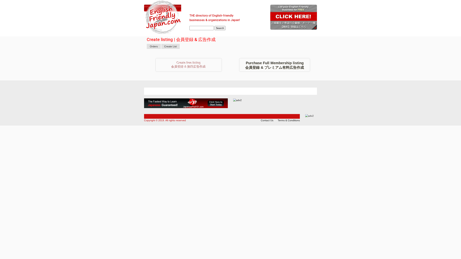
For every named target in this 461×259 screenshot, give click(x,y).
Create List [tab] (170, 46)
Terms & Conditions (289, 120)
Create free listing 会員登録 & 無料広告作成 (188, 65)
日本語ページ (241, 8)
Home (190, 8)
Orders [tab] (154, 46)
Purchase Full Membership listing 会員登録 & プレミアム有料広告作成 (274, 65)
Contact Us (218, 8)
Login (260, 8)
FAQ (201, 8)
